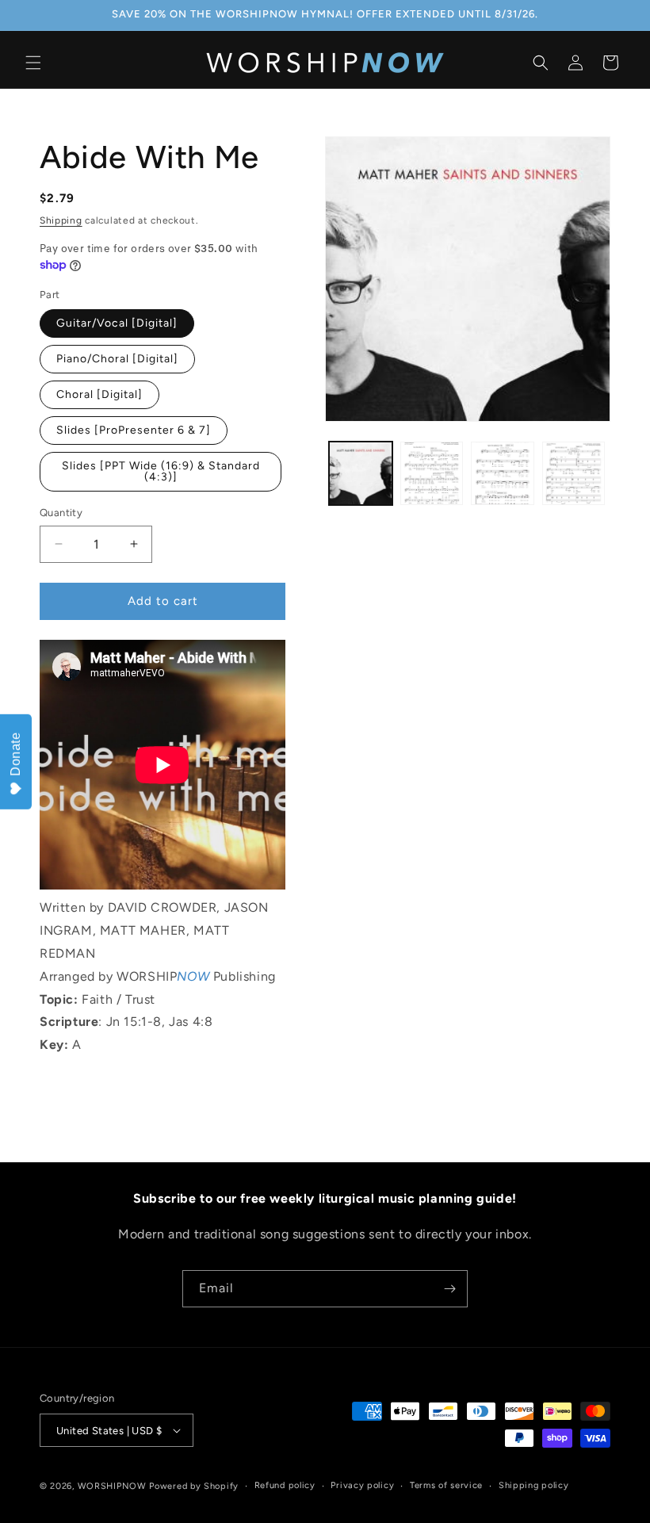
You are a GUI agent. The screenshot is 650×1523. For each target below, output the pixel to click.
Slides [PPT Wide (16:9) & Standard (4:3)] (161, 471)
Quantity (61, 513)
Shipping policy (534, 1485)
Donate (15, 754)
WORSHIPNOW (112, 1486)
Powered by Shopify (194, 1486)
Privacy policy (362, 1485)
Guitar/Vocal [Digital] (117, 323)
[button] (33, 62)
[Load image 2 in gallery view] (432, 473)
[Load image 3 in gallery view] (502, 473)
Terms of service (446, 1485)
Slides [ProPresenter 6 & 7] (133, 430)
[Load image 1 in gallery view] (360, 473)
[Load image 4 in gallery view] (574, 473)
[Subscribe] (449, 1288)
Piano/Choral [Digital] (117, 358)
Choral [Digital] (99, 394)
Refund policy (284, 1485)
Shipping (61, 220)
